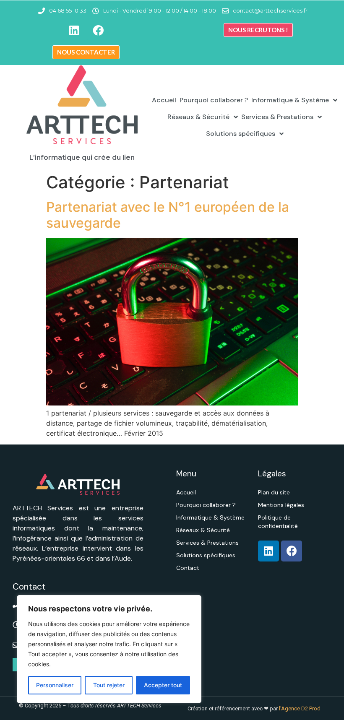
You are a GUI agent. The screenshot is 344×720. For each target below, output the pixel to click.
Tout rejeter (109, 685)
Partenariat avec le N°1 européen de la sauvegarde (167, 215)
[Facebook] (98, 30)
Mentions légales (281, 505)
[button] (258, 30)
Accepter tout (163, 685)
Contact (187, 568)
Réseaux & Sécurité (198, 116)
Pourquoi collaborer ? (214, 100)
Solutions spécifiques (240, 133)
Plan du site (274, 492)
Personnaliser (54, 685)
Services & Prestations (277, 116)
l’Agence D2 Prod (299, 708)
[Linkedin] (74, 30)
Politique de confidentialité (278, 522)
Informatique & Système (290, 100)
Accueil (164, 100)
